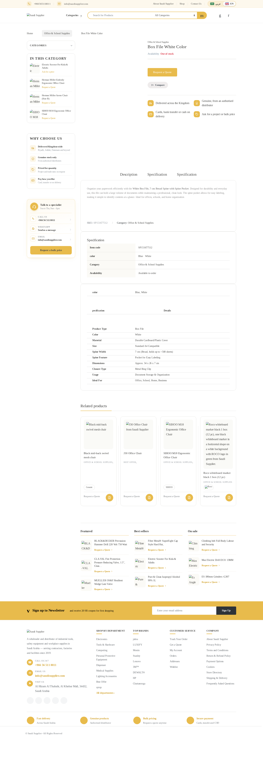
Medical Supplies (104, 670)
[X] (38, 700)
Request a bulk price (51, 250)
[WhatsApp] (47, 700)
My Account (176, 650)
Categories (38, 45)
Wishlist (174, 667)
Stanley (136, 655)
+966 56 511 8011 (45, 664)
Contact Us (196, 3)
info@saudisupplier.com (76, 4)
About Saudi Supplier (163, 3)
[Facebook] (30, 700)
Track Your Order (178, 639)
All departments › (105, 693)
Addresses (175, 661)
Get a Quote (176, 644)
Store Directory (214, 672)
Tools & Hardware (105, 644)
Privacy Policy (213, 644)
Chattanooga (139, 683)
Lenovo (136, 661)
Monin (136, 650)
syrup (99, 687)
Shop (182, 3)
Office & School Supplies (57, 33)
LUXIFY (137, 644)
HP (134, 678)
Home (30, 33)
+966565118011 (42, 4)
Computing (101, 650)
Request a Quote (162, 72)
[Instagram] (55, 700)
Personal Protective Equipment (105, 657)
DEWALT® (139, 672)
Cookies (210, 667)
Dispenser (101, 665)
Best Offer (130, 462)
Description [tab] (128, 174)
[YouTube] (63, 700)
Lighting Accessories (106, 676)
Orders (173, 655)
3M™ (136, 667)
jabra (135, 639)
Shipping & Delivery (216, 678)
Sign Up (226, 610)
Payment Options (214, 661)
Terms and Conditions (217, 650)
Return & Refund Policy (218, 655)
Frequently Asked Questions (220, 683)
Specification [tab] (157, 174)
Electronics (101, 639)
